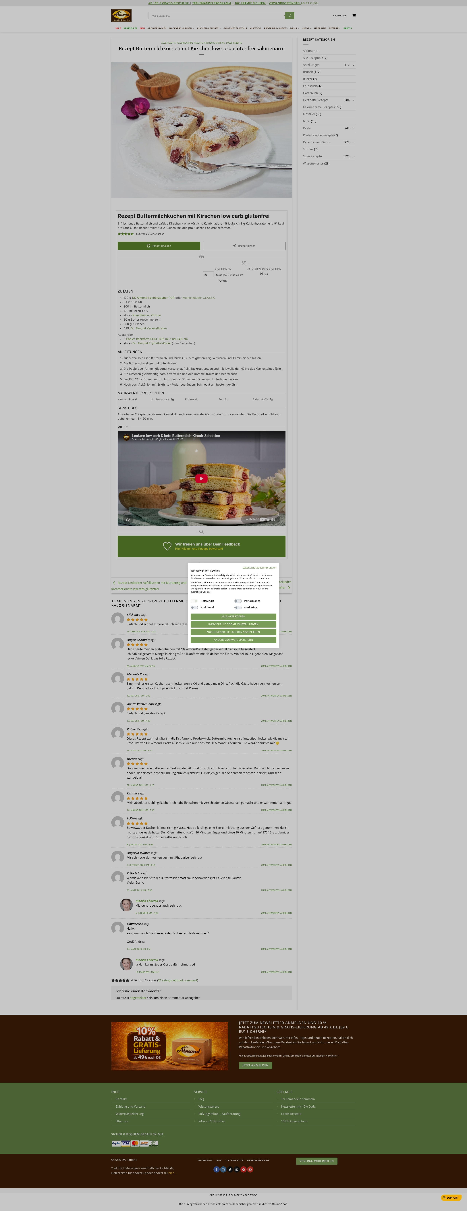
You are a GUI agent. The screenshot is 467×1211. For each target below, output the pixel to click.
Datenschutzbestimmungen (259, 567)
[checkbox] (194, 601)
